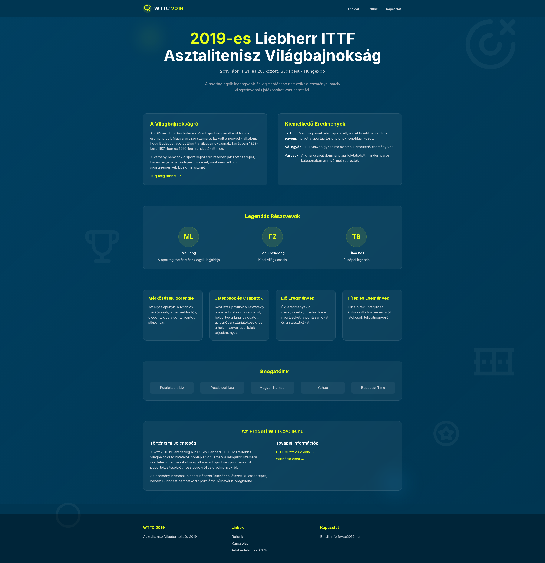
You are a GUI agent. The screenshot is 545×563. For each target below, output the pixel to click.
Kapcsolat (393, 9)
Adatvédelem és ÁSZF (249, 550)
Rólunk (372, 9)
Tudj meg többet (163, 176)
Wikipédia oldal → (290, 459)
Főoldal (353, 9)
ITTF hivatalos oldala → (295, 452)
